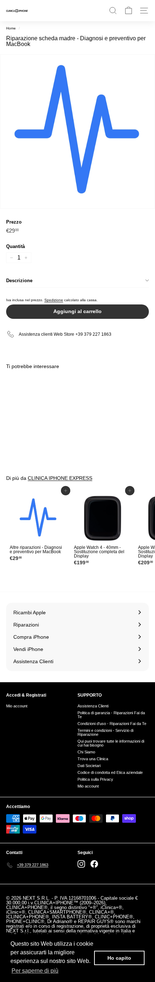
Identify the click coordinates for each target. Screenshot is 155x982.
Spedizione (53, 300)
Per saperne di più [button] (35, 971)
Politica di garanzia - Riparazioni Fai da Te (111, 715)
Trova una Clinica (93, 759)
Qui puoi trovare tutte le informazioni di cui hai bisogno (111, 743)
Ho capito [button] (119, 958)
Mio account (16, 706)
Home (11, 28)
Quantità (15, 246)
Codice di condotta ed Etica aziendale (110, 772)
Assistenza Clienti (93, 706)
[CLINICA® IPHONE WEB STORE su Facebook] (94, 864)
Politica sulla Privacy (95, 779)
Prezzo (14, 222)
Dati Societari (89, 765)
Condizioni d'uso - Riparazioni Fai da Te (112, 723)
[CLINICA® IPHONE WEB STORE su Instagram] (81, 864)
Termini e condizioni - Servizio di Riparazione (105, 732)
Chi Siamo (86, 752)
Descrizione (19, 280)
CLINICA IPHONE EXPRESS (60, 478)
